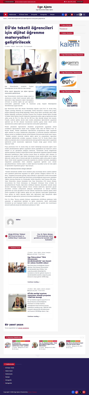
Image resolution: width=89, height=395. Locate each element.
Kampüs (48, 252)
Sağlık (55, 341)
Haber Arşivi (9, 371)
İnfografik (34, 14)
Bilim (35, 289)
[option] (17, 345)
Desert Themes (32, 392)
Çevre (35, 252)
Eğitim (39, 252)
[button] (81, 338)
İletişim (52, 14)
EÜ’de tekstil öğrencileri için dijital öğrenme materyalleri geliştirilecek (26, 18)
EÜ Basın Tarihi (23, 14)
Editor (8, 46)
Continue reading (33, 282)
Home (5, 18)
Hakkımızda (12, 14)
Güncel (13, 46)
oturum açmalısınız (23, 328)
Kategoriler (43, 14)
